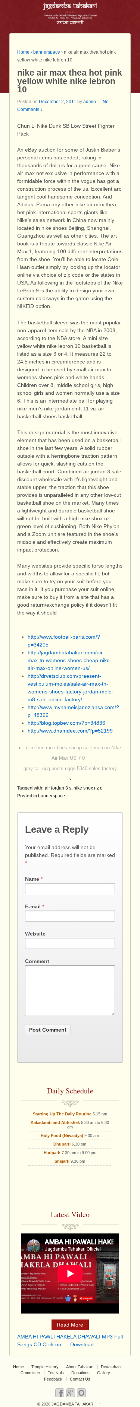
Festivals (55, 1373)
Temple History (45, 1367)
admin (89, 101)
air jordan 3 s (58, 788)
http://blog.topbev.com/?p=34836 (66, 723)
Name (32, 879)
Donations (80, 1373)
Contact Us (80, 1379)
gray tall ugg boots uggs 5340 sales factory (70, 768)
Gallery (103, 1373)
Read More (70, 1325)
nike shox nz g (88, 788)
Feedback (53, 1379)
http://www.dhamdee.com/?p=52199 (70, 731)
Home (23, 52)
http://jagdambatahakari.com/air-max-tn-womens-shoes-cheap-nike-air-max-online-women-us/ (70, 660)
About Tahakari (79, 1367)
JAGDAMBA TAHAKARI (73, 1404)
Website (35, 934)
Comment (37, 961)
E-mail (33, 906)
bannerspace (46, 52)
